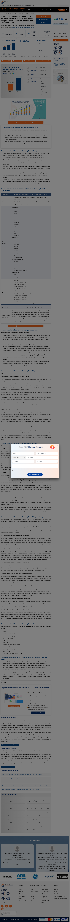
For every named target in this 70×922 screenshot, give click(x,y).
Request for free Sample (35, 474)
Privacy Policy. (48, 469)
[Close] (57, 445)
